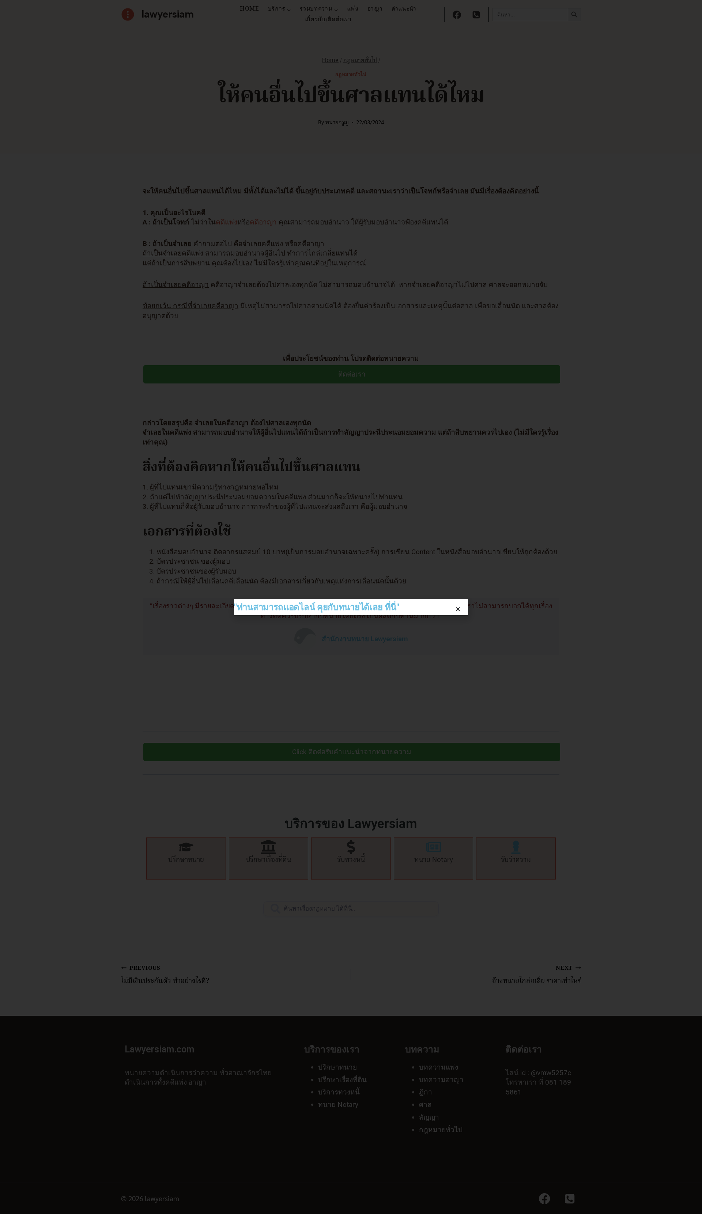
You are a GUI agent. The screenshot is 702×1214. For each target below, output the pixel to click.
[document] (351, 607)
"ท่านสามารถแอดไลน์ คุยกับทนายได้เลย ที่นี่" (316, 607)
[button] (458, 609)
